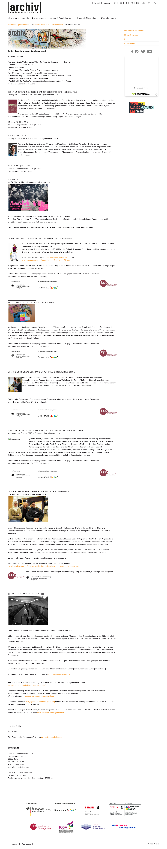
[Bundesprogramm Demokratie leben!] (67, 807)
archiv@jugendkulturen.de (59, 674)
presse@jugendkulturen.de (52, 737)
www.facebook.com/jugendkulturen (51, 712)
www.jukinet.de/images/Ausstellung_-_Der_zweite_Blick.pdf (46, 260)
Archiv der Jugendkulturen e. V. (20, 25)
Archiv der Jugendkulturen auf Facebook (132, 51)
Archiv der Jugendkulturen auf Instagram (137, 51)
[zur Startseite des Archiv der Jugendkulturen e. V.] (24, 8)
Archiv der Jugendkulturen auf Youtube (150, 51)
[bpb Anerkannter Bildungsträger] (40, 826)
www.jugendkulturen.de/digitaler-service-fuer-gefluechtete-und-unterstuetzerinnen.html (43, 566)
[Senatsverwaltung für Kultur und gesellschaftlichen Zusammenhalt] (92, 810)
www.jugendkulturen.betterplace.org (40, 702)
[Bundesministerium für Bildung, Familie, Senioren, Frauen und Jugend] (40, 809)
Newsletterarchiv (57, 25)
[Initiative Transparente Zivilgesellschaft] (93, 826)
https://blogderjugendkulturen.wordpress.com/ (27, 685)
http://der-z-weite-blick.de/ (56, 257)
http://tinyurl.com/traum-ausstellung (39, 696)
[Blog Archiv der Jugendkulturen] (142, 113)
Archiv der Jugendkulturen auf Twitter (143, 51)
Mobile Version (153, 844)
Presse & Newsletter (41, 25)
